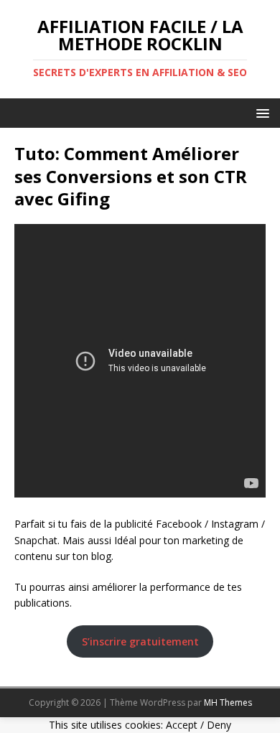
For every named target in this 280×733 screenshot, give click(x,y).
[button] (260, 112)
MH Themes (228, 702)
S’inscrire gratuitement (140, 641)
